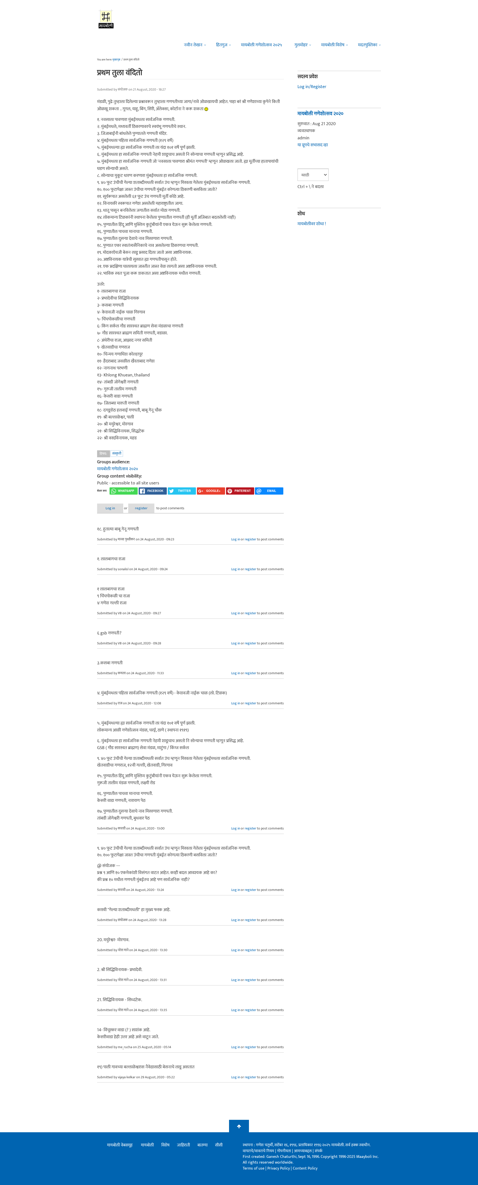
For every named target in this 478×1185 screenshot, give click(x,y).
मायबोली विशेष (332, 45)
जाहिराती (183, 1145)
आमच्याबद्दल (303, 1151)
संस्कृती (116, 453)
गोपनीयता (284, 1151)
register (141, 508)
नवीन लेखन (193, 45)
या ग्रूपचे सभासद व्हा (313, 145)
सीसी (219, 1145)
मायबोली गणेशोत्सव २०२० (117, 469)
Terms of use (253, 1168)
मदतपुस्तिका (367, 45)
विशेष (165, 1145)
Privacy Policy (279, 1168)
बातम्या (202, 1145)
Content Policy (305, 1168)
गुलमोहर (301, 45)
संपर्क (318, 1151)
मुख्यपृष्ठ (116, 59)
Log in (110, 508)
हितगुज (221, 45)
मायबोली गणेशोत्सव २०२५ (261, 45)
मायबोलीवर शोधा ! (312, 224)
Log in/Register (312, 87)
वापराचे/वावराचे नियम (258, 1151)
